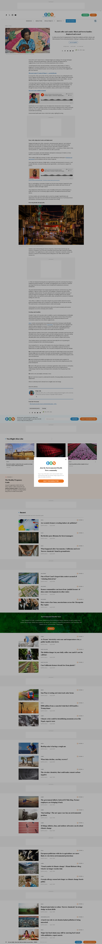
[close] (66, 459)
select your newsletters (51, 481)
